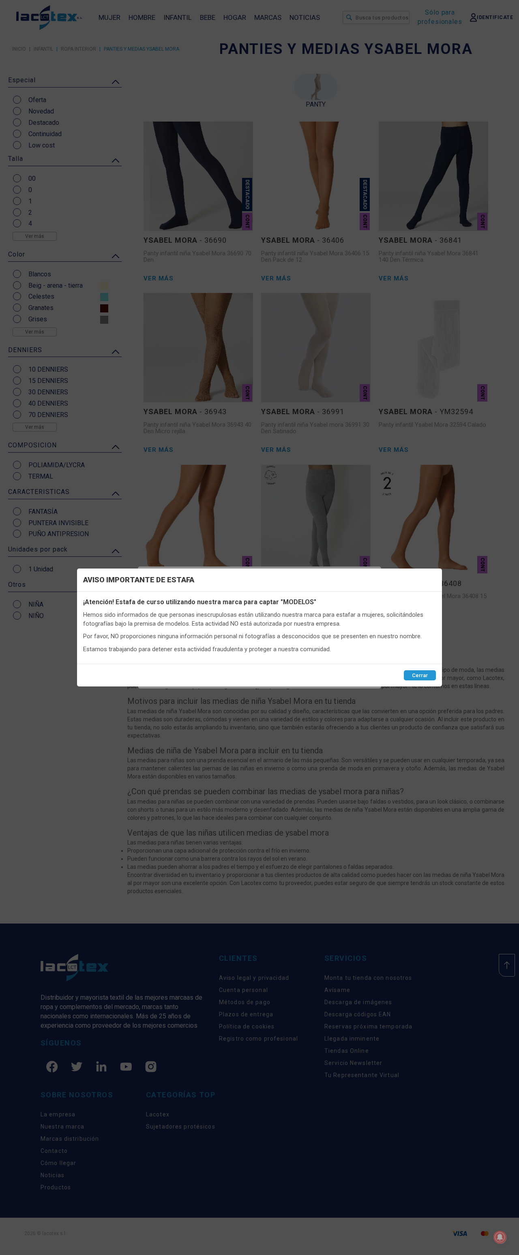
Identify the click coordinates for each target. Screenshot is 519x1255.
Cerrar (420, 675)
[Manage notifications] (499, 1237)
